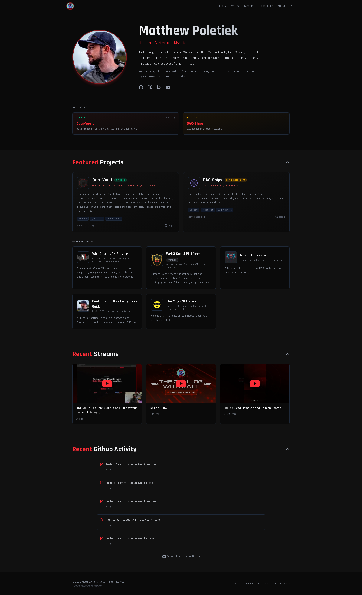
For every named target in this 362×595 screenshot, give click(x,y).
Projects (221, 6)
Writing (234, 6)
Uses (293, 6)
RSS (259, 583)
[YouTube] (168, 87)
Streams (249, 6)
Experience (266, 6)
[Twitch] (159, 87)
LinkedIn (249, 583)
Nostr (268, 583)
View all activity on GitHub (183, 556)
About (281, 6)
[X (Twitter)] (150, 87)
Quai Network (282, 583)
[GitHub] (141, 87)
